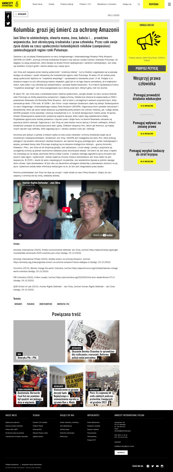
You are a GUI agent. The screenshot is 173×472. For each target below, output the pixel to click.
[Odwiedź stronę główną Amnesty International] (10, 4)
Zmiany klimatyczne (45, 304)
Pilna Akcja (30, 304)
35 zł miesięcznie (147, 106)
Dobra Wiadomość (25, 389)
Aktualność (18, 304)
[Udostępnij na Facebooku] (8, 16)
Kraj (19, 354)
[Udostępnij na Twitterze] (8, 23)
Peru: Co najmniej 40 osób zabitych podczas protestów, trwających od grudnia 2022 (101, 397)
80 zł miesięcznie (147, 161)
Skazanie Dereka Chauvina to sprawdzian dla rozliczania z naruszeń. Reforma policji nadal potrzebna (93, 354)
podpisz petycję (147, 68)
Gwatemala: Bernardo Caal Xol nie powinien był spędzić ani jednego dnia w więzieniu (30, 397)
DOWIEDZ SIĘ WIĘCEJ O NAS (124, 446)
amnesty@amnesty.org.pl (123, 431)
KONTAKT (118, 442)
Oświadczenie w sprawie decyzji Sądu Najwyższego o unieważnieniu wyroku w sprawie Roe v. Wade (66, 396)
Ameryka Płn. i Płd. (63, 304)
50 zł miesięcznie (147, 134)
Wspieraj (121, 452)
